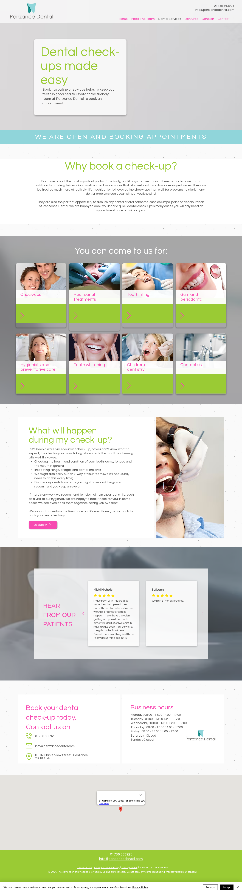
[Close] (238, 887)
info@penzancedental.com (55, 746)
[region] (41, 295)
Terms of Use (84, 867)
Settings (210, 887)
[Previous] (83, 614)
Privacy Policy (140, 887)
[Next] (202, 614)
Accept (226, 887)
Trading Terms (129, 867)
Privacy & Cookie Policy (107, 867)
